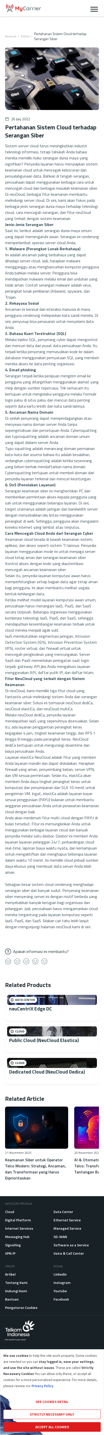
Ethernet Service (67, 1220)
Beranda (10, 36)
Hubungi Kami (16, 1290)
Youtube (60, 1290)
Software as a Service (71, 1245)
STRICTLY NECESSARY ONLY (52, 1414)
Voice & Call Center (69, 1253)
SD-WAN (60, 1236)
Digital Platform (18, 1220)
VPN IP (10, 1253)
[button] (94, 8)
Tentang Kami (16, 1282)
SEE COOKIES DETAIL (52, 1401)
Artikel (25, 36)
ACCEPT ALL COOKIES (52, 1426)
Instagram (62, 1282)
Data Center (63, 1211)
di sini (85, 927)
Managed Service (67, 1228)
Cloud (9, 1211)
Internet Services (19, 1228)
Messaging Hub (17, 1236)
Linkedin (60, 1274)
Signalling (13, 1245)
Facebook (61, 1299)
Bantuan (12, 1299)
